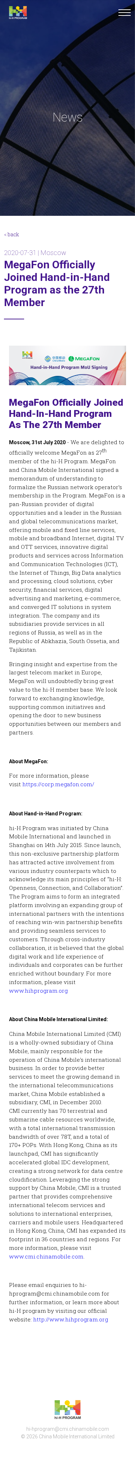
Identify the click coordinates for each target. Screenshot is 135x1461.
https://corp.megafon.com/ (58, 784)
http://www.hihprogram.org (70, 1319)
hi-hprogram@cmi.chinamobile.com (67, 1429)
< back (11, 234)
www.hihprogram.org (38, 990)
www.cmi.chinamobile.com (46, 1256)
